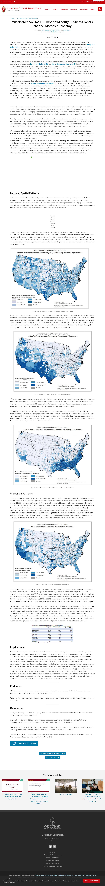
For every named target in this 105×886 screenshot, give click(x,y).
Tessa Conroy (56, 30)
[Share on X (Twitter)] (53, 38)
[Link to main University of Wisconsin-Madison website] (52, 828)
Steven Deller (46, 30)
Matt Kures (66, 30)
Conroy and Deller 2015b (39, 64)
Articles (12, 18)
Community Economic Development (24, 8)
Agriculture (52, 852)
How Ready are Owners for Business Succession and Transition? (12, 796)
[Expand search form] (100, 9)
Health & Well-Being (52, 858)
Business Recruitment (66, 794)
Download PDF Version (26, 743)
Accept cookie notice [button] (92, 881)
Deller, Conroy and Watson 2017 (63, 64)
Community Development (52, 855)
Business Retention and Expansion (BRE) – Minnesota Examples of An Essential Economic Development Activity (39, 799)
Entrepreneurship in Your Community (27, 18)
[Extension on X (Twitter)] (54, 848)
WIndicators (54, 32)
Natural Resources (52, 863)
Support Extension (98, 2)
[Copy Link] (57, 37)
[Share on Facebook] (51, 37)
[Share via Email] (55, 37)
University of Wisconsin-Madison (9, 2)
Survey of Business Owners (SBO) (43, 83)
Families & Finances (52, 860)
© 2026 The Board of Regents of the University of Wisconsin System (74, 875)
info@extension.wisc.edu (43, 875)
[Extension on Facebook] (50, 848)
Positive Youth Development (52, 866)
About (92, 10)
